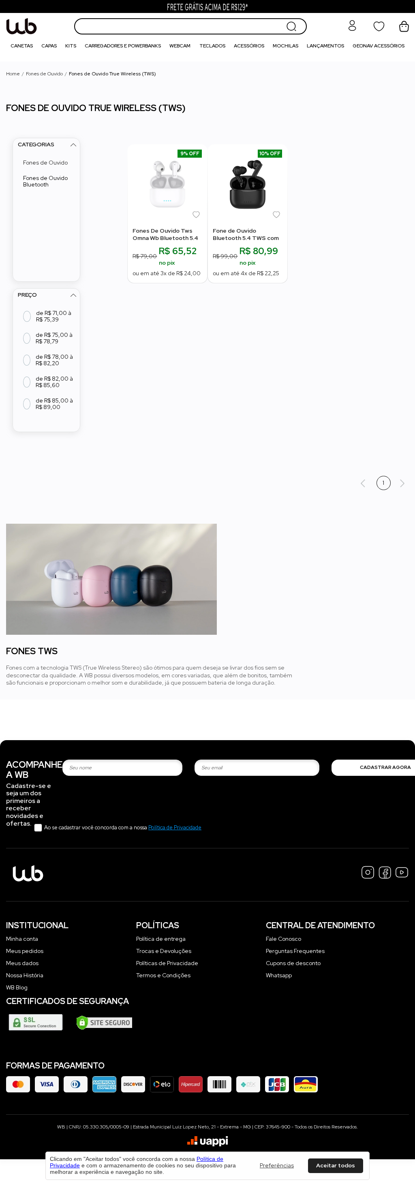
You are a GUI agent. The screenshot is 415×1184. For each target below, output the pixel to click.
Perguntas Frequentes (295, 951)
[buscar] (291, 26)
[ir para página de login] (352, 29)
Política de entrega (161, 938)
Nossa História (24, 975)
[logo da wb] (37, 26)
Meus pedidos (24, 951)
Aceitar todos (335, 1165)
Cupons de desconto (293, 963)
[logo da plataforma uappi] (207, 1142)
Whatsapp (279, 975)
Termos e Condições (163, 975)
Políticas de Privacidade (167, 963)
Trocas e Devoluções (163, 951)
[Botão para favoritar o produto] (197, 216)
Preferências (277, 1165)
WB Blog (17, 987)
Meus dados (22, 963)
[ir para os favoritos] (379, 26)
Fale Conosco (283, 938)
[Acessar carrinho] (404, 26)
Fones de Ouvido (44, 74)
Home (13, 74)
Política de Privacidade (174, 827)
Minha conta (22, 938)
